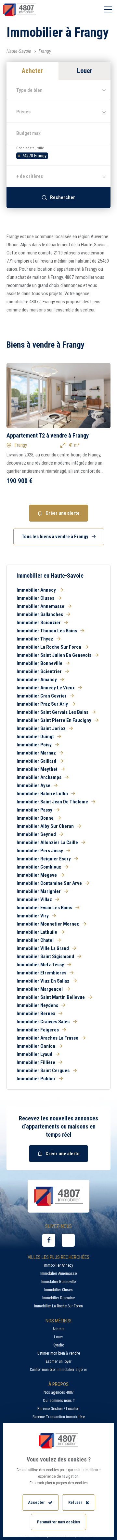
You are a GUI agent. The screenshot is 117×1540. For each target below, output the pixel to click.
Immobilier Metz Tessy (40, 965)
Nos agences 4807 (59, 1392)
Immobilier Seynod (36, 834)
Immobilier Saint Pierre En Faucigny (54, 720)
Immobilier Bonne (35, 818)
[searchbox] (51, 154)
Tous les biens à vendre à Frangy (55, 537)
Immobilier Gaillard (36, 761)
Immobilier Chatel (35, 940)
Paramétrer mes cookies (58, 1522)
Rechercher (62, 197)
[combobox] (58, 155)
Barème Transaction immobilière (58, 1417)
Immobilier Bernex (36, 1013)
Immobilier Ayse (33, 785)
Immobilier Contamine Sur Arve (49, 883)
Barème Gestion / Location (58, 1408)
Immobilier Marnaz (36, 753)
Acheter (59, 1329)
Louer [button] (84, 71)
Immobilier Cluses (35, 598)
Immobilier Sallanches (40, 614)
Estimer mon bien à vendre (58, 1353)
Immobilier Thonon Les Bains (47, 631)
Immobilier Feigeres (38, 1030)
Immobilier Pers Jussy (40, 851)
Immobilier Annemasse (40, 606)
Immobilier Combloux (39, 867)
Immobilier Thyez (35, 639)
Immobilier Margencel (40, 989)
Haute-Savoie (18, 51)
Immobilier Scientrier (39, 671)
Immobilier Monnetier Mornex (48, 924)
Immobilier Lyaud (34, 1054)
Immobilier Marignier (39, 891)
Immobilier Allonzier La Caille (47, 842)
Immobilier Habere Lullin (42, 794)
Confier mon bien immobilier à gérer (58, 1369)
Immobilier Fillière (36, 1062)
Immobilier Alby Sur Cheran (45, 826)
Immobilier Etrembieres (41, 973)
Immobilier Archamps (39, 777)
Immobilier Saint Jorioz (41, 728)
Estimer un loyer (59, 1361)
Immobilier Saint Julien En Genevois (54, 655)
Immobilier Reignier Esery (44, 859)
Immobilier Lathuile (37, 932)
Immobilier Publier (36, 1079)
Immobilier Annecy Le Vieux (46, 688)
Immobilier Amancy (37, 680)
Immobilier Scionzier (39, 623)
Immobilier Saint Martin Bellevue (51, 997)
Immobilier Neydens (37, 1005)
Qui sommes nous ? (58, 1400)
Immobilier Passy (34, 810)
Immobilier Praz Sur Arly (42, 704)
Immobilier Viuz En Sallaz (43, 981)
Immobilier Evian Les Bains (44, 908)
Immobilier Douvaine (58, 1298)
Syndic (58, 1345)
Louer (58, 1337)
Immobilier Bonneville (39, 663)
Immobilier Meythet (37, 769)
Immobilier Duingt (35, 737)
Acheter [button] (32, 71)
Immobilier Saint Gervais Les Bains (52, 712)
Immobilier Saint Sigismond (45, 956)
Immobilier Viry (33, 916)
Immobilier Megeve (37, 875)
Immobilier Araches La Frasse (47, 1038)
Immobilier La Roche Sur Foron (49, 647)
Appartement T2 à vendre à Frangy (47, 435)
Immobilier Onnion (36, 1046)
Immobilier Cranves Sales (43, 1022)
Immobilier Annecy (36, 590)
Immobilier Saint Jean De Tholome (52, 802)
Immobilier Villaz (34, 899)
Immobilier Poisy (34, 745)
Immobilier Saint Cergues (43, 1070)
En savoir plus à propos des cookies (59, 1483)
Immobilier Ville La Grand (43, 948)
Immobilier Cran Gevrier (42, 696)
